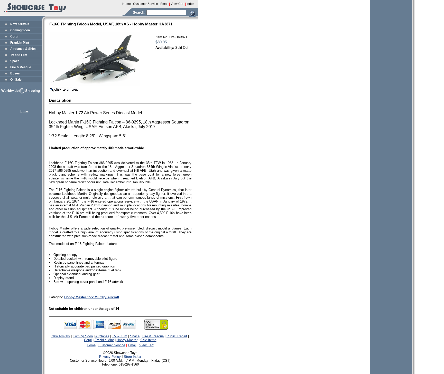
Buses (15, 73)
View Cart (146, 345)
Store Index (132, 357)
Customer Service (111, 345)
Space (15, 61)
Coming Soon (20, 30)
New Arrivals (19, 24)
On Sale (16, 79)
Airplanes (102, 336)
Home (91, 345)
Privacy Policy (110, 357)
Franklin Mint (19, 42)
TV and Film (18, 55)
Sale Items (148, 340)
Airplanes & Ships (23, 49)
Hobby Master (127, 340)
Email (132, 345)
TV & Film (119, 336)
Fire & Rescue (20, 67)
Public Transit (176, 336)
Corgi (14, 36)
